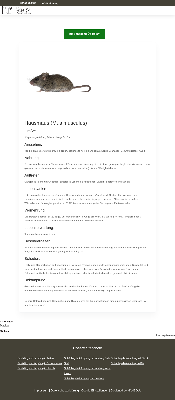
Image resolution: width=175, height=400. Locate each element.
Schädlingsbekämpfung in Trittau (35, 358)
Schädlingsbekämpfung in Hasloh (36, 368)
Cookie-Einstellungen (94, 390)
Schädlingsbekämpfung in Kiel (127, 363)
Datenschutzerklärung (65, 390)
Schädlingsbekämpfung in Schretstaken (39, 363)
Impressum (41, 390)
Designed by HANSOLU (126, 390)
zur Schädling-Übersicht (84, 33)
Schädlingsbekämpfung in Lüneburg (84, 378)
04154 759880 (28, 3)
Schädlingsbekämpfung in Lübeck (130, 358)
